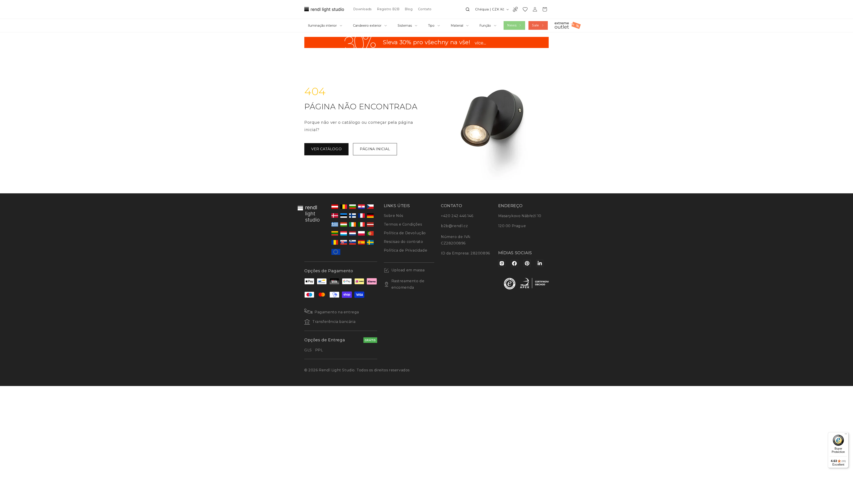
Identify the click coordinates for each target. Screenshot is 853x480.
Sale (535, 25)
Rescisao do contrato (403, 242)
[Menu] (846, 435)
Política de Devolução (405, 233)
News (511, 25)
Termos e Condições (403, 224)
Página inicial (375, 149)
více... (480, 43)
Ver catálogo (326, 149)
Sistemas (405, 26)
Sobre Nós (393, 216)
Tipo (431, 26)
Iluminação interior (322, 26)
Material (457, 26)
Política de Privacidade (405, 250)
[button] (467, 9)
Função (485, 26)
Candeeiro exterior (367, 26)
